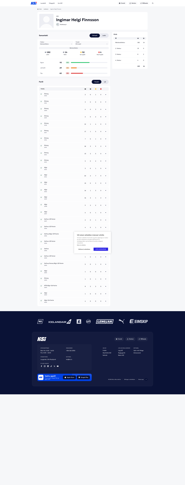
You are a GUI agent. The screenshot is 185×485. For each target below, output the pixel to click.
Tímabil (77, 42)
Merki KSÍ (121, 355)
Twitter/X (54, 366)
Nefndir (105, 355)
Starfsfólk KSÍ (107, 353)
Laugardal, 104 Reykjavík (48, 359)
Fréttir (105, 350)
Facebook (41, 366)
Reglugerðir (121, 353)
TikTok (51, 366)
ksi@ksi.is (69, 359)
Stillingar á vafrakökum (129, 379)
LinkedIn (48, 366)
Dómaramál (137, 353)
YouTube (58, 366)
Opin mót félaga (138, 350)
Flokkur (42, 42)
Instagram (45, 366)
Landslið (43, 3)
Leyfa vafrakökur (100, 249)
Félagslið (52, 3)
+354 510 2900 (70, 350)
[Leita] (152, 3)
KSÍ (34, 3)
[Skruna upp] (146, 379)
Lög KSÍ (120, 350)
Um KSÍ (60, 3)
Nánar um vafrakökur (81, 245)
